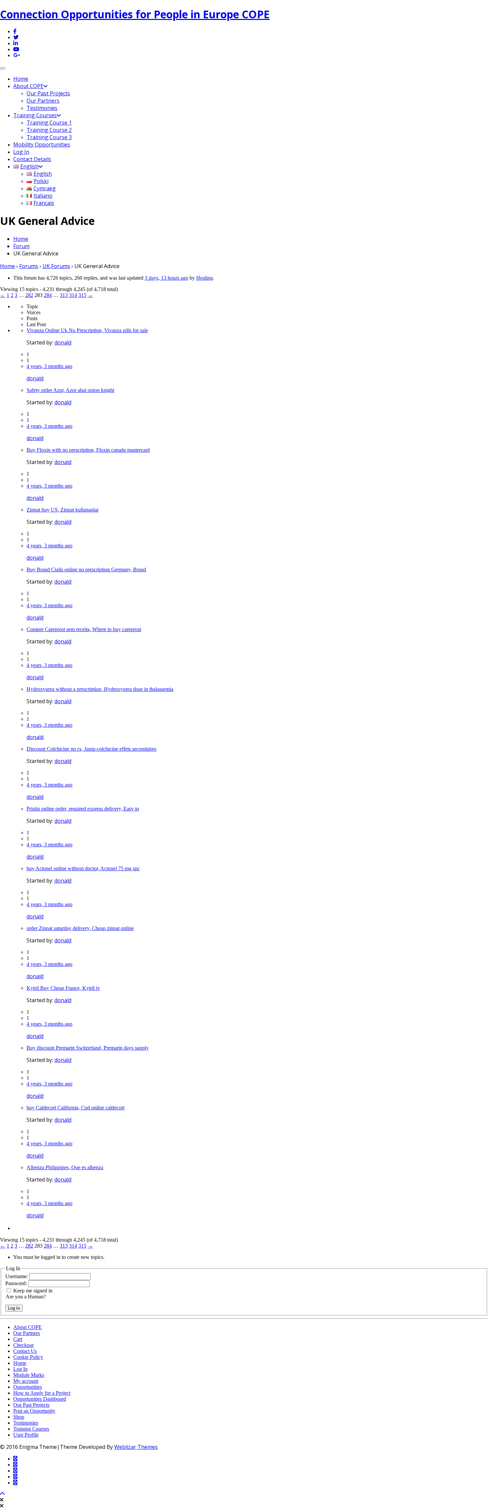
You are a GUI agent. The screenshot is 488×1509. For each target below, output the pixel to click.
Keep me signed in (32, 1290)
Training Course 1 (49, 122)
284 (48, 295)
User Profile (26, 1435)
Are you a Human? (26, 1296)
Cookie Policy (28, 1357)
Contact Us (25, 1351)
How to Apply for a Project (41, 1393)
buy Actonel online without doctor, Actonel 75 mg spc (83, 868)
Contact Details (32, 159)
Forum (21, 246)
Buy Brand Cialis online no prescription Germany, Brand (86, 569)
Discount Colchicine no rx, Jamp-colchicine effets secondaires (91, 749)
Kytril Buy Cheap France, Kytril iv (63, 988)
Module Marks (28, 1375)
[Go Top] (2, 1494)
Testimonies (42, 108)
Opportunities (27, 1387)
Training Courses (35, 115)
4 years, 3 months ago (49, 366)
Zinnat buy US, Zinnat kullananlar (63, 510)
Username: (17, 1276)
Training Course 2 (49, 130)
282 (29, 295)
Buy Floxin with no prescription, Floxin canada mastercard (88, 450)
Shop (18, 1417)
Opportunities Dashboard (39, 1399)
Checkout (23, 1345)
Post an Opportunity (34, 1411)
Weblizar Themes (136, 1447)
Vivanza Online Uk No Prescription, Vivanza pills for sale (87, 330)
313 (64, 295)
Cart (17, 1339)
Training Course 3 (49, 137)
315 (82, 295)
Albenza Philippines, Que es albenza (65, 1167)
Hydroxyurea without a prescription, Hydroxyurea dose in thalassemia (100, 689)
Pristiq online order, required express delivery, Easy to (83, 808)
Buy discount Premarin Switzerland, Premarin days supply (88, 1048)
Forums (28, 266)
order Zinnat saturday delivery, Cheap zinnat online (80, 928)
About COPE (28, 86)
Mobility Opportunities (41, 144)
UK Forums (56, 266)
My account (25, 1381)
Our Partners (43, 100)
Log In (21, 151)
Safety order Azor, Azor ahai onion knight (70, 390)
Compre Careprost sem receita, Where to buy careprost (84, 629)
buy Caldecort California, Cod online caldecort (75, 1107)
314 (73, 295)
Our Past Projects (48, 93)
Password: (16, 1283)
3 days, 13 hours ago (166, 278)
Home (20, 78)
